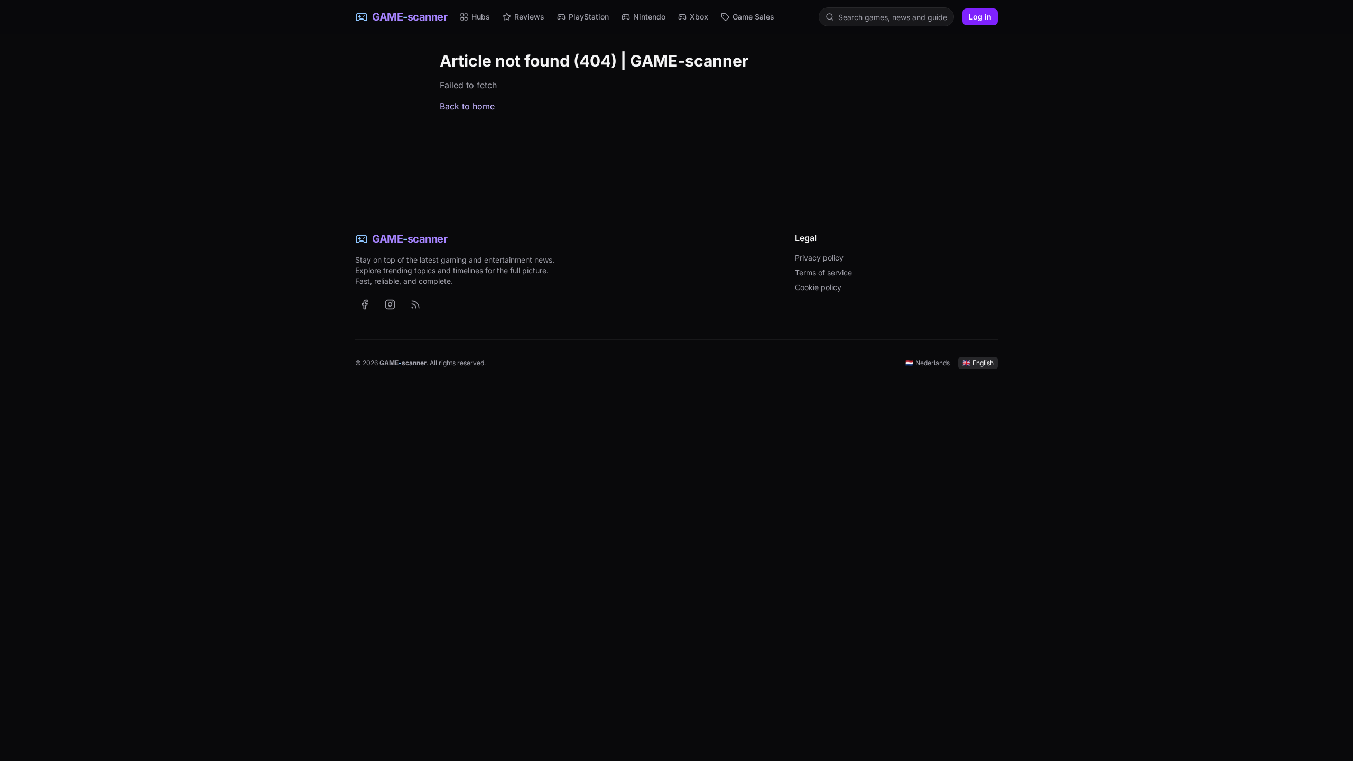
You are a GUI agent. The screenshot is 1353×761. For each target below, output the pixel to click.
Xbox (699, 16)
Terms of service (823, 272)
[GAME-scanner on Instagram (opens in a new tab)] (390, 304)
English (978, 363)
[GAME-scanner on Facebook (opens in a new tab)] (364, 304)
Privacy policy (819, 257)
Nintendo (649, 16)
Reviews (529, 16)
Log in (980, 16)
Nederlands (927, 363)
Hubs (480, 16)
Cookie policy (818, 287)
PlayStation (589, 16)
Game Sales (753, 16)
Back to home (467, 106)
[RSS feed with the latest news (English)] (415, 304)
